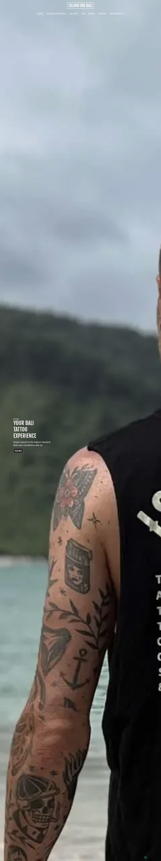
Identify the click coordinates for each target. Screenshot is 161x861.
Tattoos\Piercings (56, 13)
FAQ (83, 13)
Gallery (74, 13)
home (40, 13)
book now (18, 451)
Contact (102, 13)
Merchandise (117, 13)
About (91, 13)
